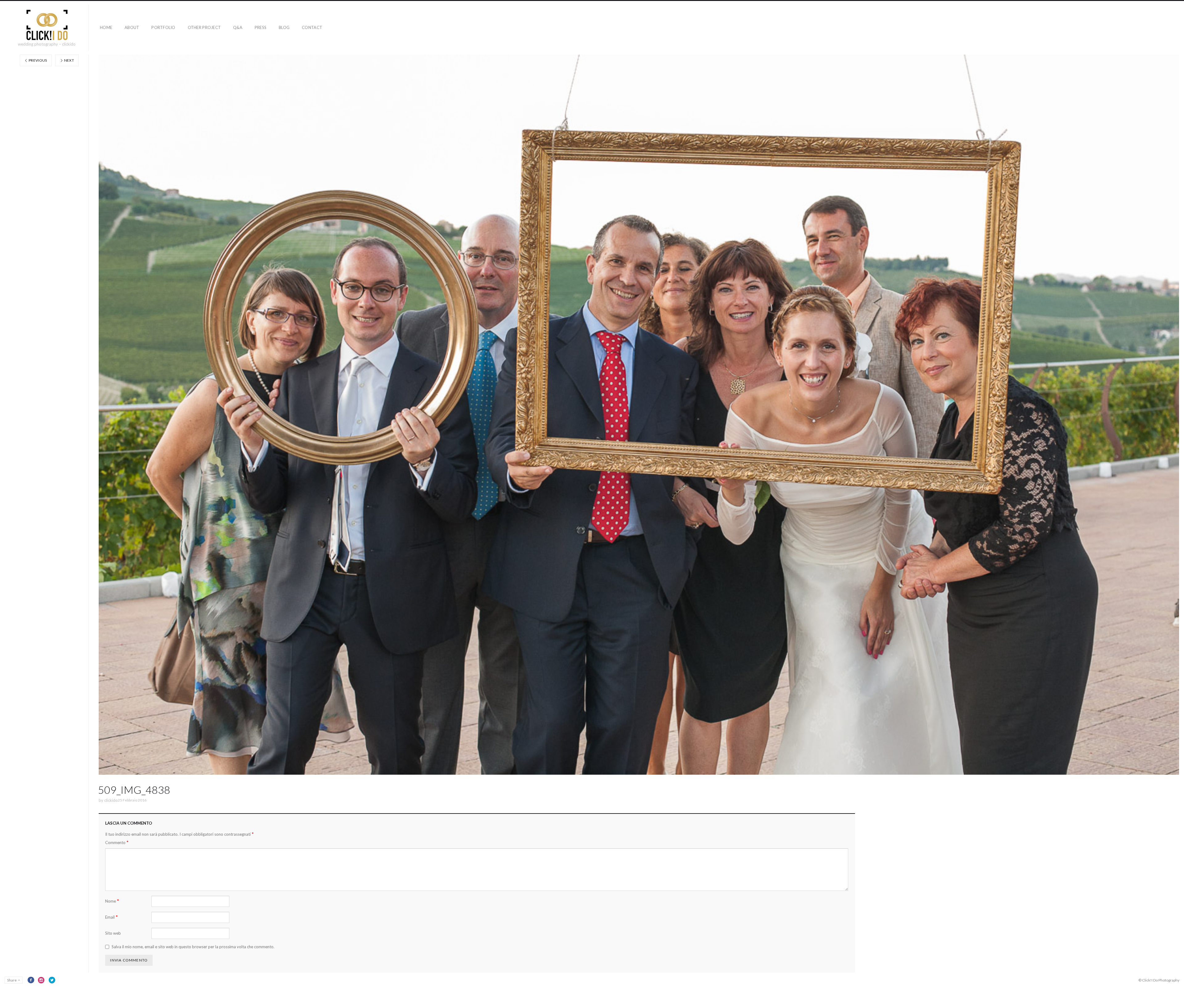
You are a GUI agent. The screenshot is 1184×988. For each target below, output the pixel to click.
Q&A (237, 27)
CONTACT (312, 27)
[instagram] (41, 980)
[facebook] (30, 980)
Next (68, 60)
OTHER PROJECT (204, 27)
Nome (112, 901)
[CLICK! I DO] (46, 25)
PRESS (260, 27)
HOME (106, 27)
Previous (37, 60)
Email (111, 917)
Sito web (113, 933)
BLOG (284, 27)
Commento (117, 842)
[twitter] (51, 980)
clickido (111, 800)
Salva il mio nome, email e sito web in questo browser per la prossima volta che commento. (193, 946)
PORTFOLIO (163, 27)
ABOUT (132, 27)
